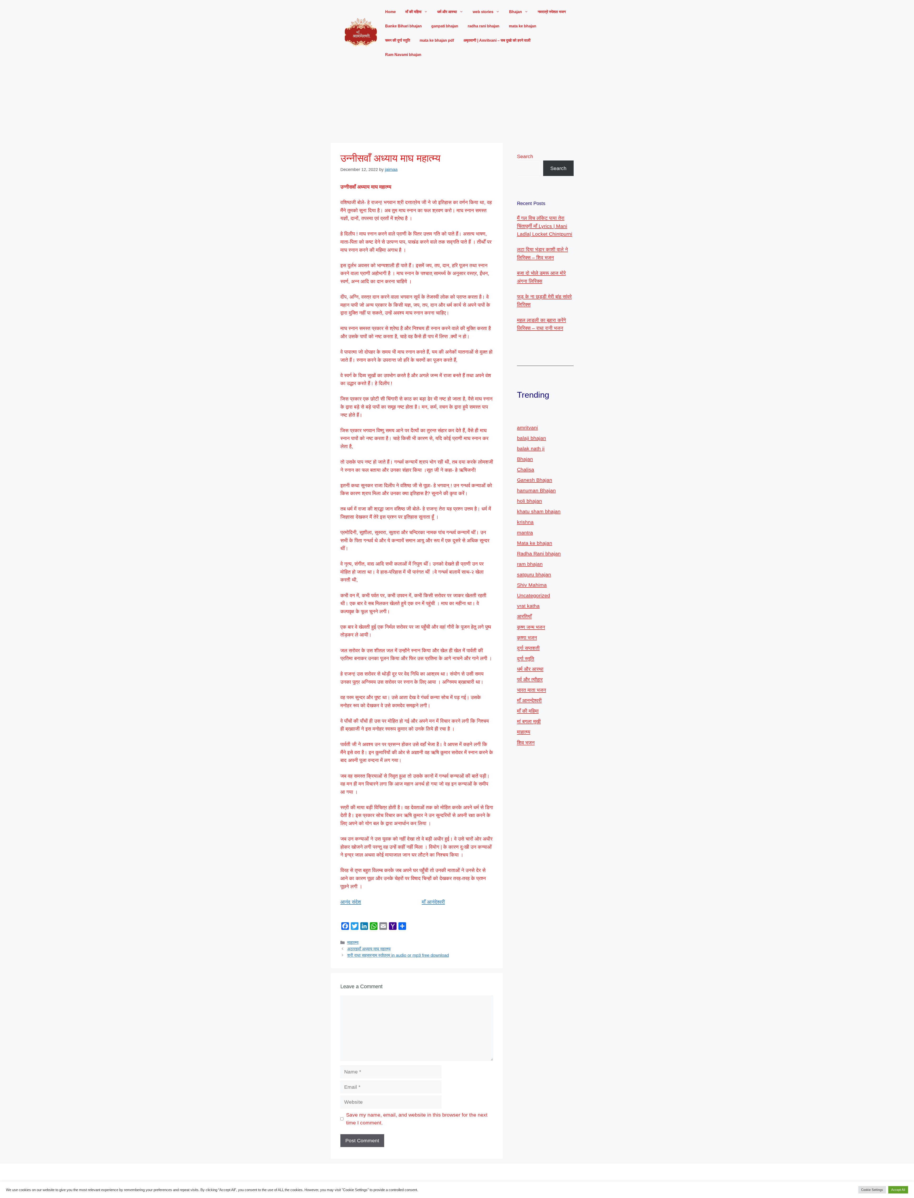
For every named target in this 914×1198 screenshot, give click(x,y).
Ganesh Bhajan (534, 480)
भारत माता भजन (531, 690)
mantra (525, 532)
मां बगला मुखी (529, 721)
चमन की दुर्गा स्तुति (397, 40)
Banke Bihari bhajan (403, 26)
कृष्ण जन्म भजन (531, 627)
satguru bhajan (534, 574)
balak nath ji (531, 448)
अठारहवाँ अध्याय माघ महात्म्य (369, 949)
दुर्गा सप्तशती (528, 648)
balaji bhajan (531, 438)
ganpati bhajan (444, 26)
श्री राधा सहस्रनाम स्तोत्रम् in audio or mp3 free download (398, 955)
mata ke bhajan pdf (437, 40)
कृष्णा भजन (527, 637)
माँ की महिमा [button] (413, 12)
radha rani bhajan (483, 26)
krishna (525, 522)
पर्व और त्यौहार (530, 679)
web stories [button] (483, 12)
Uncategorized (533, 595)
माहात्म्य (352, 942)
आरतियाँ (524, 616)
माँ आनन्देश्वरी (529, 700)
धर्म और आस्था (530, 669)
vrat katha (528, 606)
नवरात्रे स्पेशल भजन (552, 12)
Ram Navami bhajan (403, 55)
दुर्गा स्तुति (525, 658)
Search (525, 156)
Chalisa (525, 469)
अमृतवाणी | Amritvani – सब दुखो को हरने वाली (497, 40)
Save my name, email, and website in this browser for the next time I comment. (416, 1119)
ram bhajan (530, 564)
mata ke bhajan (522, 26)
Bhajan (525, 459)
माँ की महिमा (528, 711)
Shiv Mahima (532, 585)
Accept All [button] (898, 1190)
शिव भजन (526, 742)
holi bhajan (529, 501)
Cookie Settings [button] (872, 1190)
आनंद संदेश (350, 902)
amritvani (527, 427)
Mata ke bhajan (534, 543)
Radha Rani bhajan (539, 553)
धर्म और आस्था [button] (447, 12)
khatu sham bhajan (539, 511)
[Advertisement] (457, 102)
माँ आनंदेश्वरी (433, 902)
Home (390, 12)
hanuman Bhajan (536, 490)
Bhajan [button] (515, 12)
